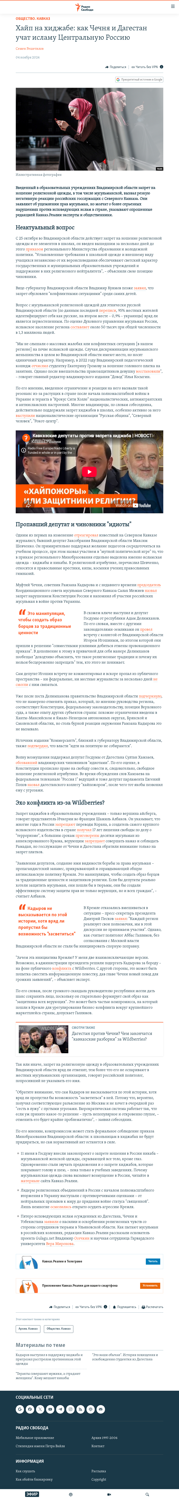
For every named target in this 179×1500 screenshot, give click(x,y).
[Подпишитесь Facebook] (30, 1409)
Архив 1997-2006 (104, 1438)
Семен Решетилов (30, 49)
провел (146, 630)
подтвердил (38, 746)
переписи (107, 311)
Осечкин (82, 1239)
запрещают (65, 825)
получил (84, 830)
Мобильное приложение (35, 1438)
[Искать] (147, 1494)
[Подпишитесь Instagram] (70, 1409)
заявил (140, 288)
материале (30, 1181)
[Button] (115, 67)
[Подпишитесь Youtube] (50, 1409)
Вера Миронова (60, 1244)
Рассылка (98, 1471)
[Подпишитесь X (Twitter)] (40, 1409)
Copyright (98, 1479)
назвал (151, 591)
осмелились (60, 1207)
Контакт (97, 1446)
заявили (51, 1222)
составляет (80, 327)
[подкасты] (70, 1494)
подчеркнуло (150, 697)
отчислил (40, 366)
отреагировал (86, 536)
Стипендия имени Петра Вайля (40, 1446)
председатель (149, 585)
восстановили (148, 372)
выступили (25, 416)
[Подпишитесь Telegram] (60, 1409)
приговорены (87, 836)
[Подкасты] (90, 1409)
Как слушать (25, 1471)
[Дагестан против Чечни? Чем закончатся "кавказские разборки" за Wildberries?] (43, 1039)
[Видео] (109, 1494)
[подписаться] (100, 1409)
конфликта (61, 969)
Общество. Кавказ (33, 19)
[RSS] (80, 1409)
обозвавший (26, 763)
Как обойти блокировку (34, 1479)
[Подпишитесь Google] (20, 1409)
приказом (34, 250)
